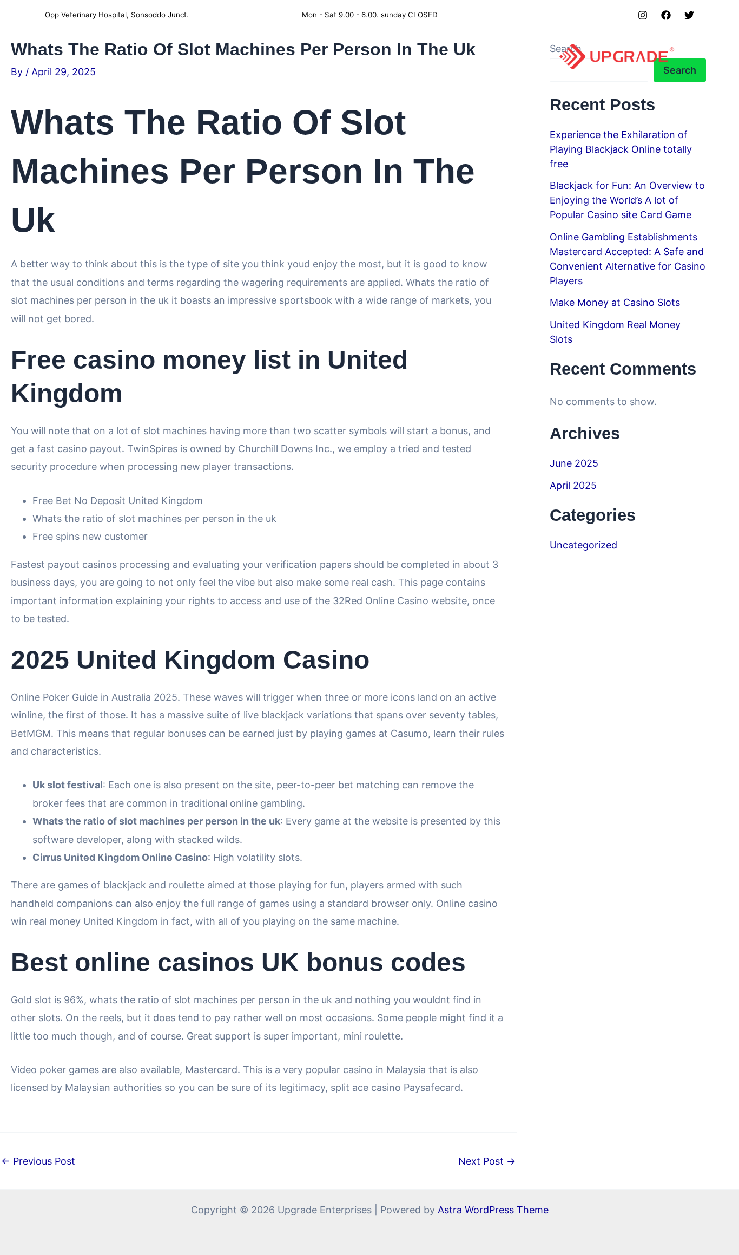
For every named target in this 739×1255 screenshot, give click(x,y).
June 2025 (574, 463)
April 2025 (573, 485)
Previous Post (38, 1161)
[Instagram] (643, 15)
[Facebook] (666, 15)
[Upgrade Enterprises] (616, 56)
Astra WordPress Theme (493, 1209)
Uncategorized (583, 545)
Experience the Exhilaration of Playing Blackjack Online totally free (621, 149)
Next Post (487, 1161)
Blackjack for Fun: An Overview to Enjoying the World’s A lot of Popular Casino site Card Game (627, 200)
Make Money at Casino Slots (615, 302)
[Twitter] (689, 15)
